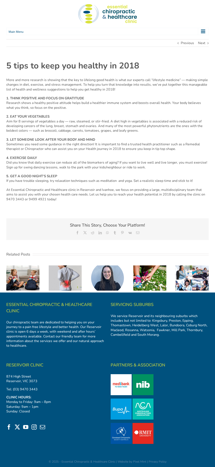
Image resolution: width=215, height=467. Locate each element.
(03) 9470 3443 (25, 389)
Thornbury (194, 330)
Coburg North (196, 325)
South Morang (148, 334)
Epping (187, 320)
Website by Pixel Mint (132, 462)
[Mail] (42, 427)
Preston (175, 320)
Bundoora (177, 325)
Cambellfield (120, 334)
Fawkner (163, 330)
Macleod (117, 330)
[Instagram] (34, 427)
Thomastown (121, 325)
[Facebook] (9, 427)
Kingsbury (159, 320)
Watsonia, (147, 330)
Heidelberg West (145, 325)
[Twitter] (17, 427)
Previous (187, 43)
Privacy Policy (157, 462)
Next (201, 43)
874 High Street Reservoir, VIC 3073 (21, 378)
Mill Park (178, 330)
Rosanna (131, 330)
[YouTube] (25, 427)
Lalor (164, 325)
